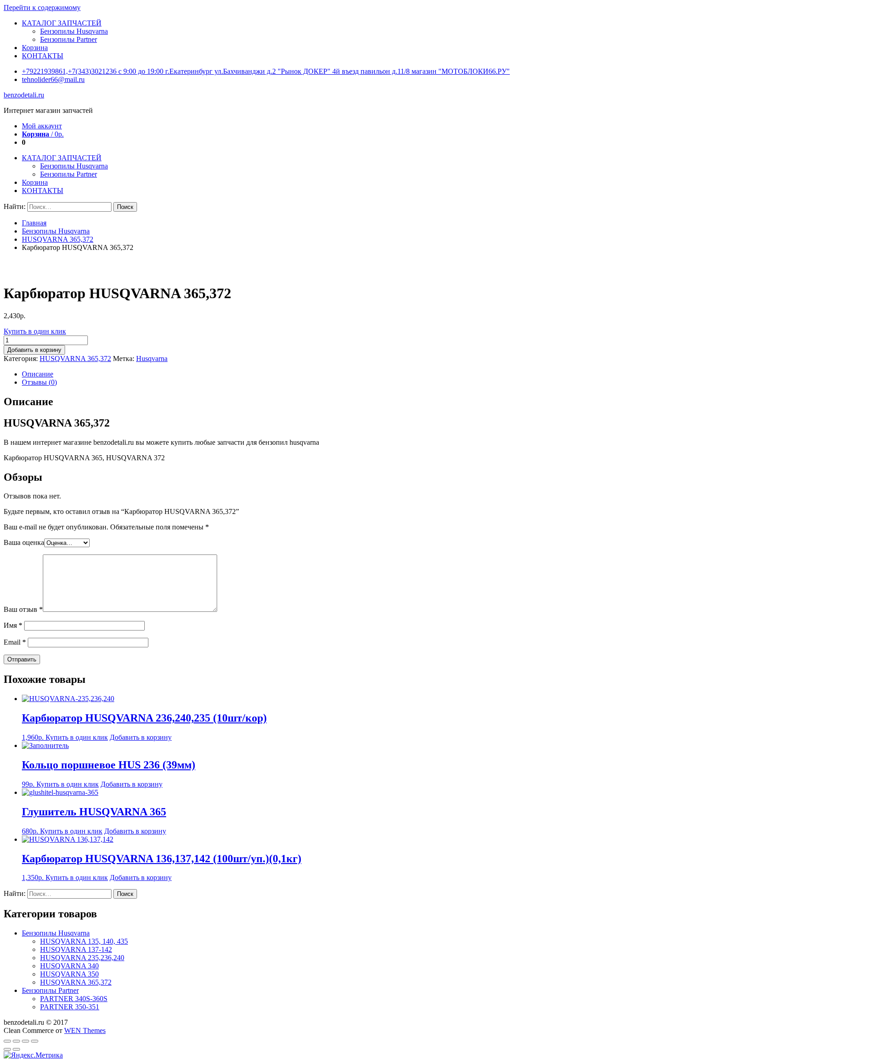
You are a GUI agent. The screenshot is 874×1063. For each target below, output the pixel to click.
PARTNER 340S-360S (73, 998)
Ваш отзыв (23, 609)
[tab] (446, 374)
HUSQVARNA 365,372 (57, 239)
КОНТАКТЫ (42, 56)
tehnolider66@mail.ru (53, 79)
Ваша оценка (24, 542)
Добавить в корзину (34, 349)
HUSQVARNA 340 (69, 966)
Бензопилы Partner (68, 39)
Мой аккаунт (42, 126)
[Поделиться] (16, 1041)
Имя (13, 625)
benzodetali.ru (24, 95)
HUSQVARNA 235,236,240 (82, 957)
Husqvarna (152, 358)
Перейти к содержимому (42, 7)
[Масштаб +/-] (34, 1041)
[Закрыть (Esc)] (7, 1041)
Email (15, 642)
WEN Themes (85, 1030)
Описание (37, 374)
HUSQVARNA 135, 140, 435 (84, 941)
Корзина (35, 47)
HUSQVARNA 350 (69, 974)
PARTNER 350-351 (69, 1007)
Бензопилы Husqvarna (74, 31)
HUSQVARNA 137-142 (76, 949)
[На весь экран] (25, 1041)
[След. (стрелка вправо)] (16, 1049)
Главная (34, 223)
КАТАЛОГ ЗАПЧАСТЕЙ (62, 23)
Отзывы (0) (39, 382)
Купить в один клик (35, 331)
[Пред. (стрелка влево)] (7, 1049)
